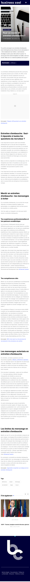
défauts (14, 359)
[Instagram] (19, 577)
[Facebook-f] (10, 577)
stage (11, 485)
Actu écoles (15, 519)
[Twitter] (8, 577)
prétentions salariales (22, 359)
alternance (4, 481)
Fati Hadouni (7, 38)
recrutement (5, 485)
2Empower (11, 573)
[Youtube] (13, 577)
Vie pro (17, 485)
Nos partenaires (14, 572)
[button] (26, 2)
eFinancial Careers (24, 269)
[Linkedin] (21, 577)
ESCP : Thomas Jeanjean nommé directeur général (15, 524)
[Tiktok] (16, 577)
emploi (10, 481)
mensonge (17, 481)
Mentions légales (5, 572)
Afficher (13, 63)
